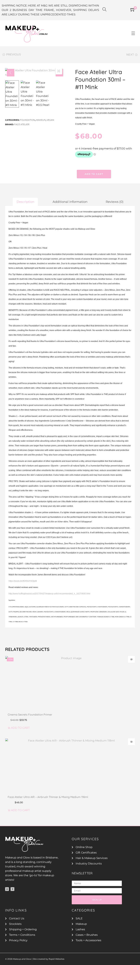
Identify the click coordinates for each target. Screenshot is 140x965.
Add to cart (94, 174)
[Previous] (10, 72)
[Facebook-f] (12, 889)
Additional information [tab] (70, 202)
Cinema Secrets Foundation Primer (30, 714)
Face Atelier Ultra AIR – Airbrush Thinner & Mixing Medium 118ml (48, 797)
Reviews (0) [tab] (114, 202)
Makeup (41, 120)
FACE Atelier (21, 124)
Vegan (50, 120)
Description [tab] (25, 202)
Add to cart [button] (20, 727)
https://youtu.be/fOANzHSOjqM (23, 581)
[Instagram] (7, 889)
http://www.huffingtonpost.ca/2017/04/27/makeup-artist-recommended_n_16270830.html (49, 593)
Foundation (27, 120)
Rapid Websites (56, 959)
